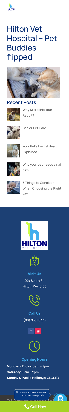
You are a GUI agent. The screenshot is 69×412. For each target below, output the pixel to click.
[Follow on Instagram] (38, 331)
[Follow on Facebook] (31, 331)
